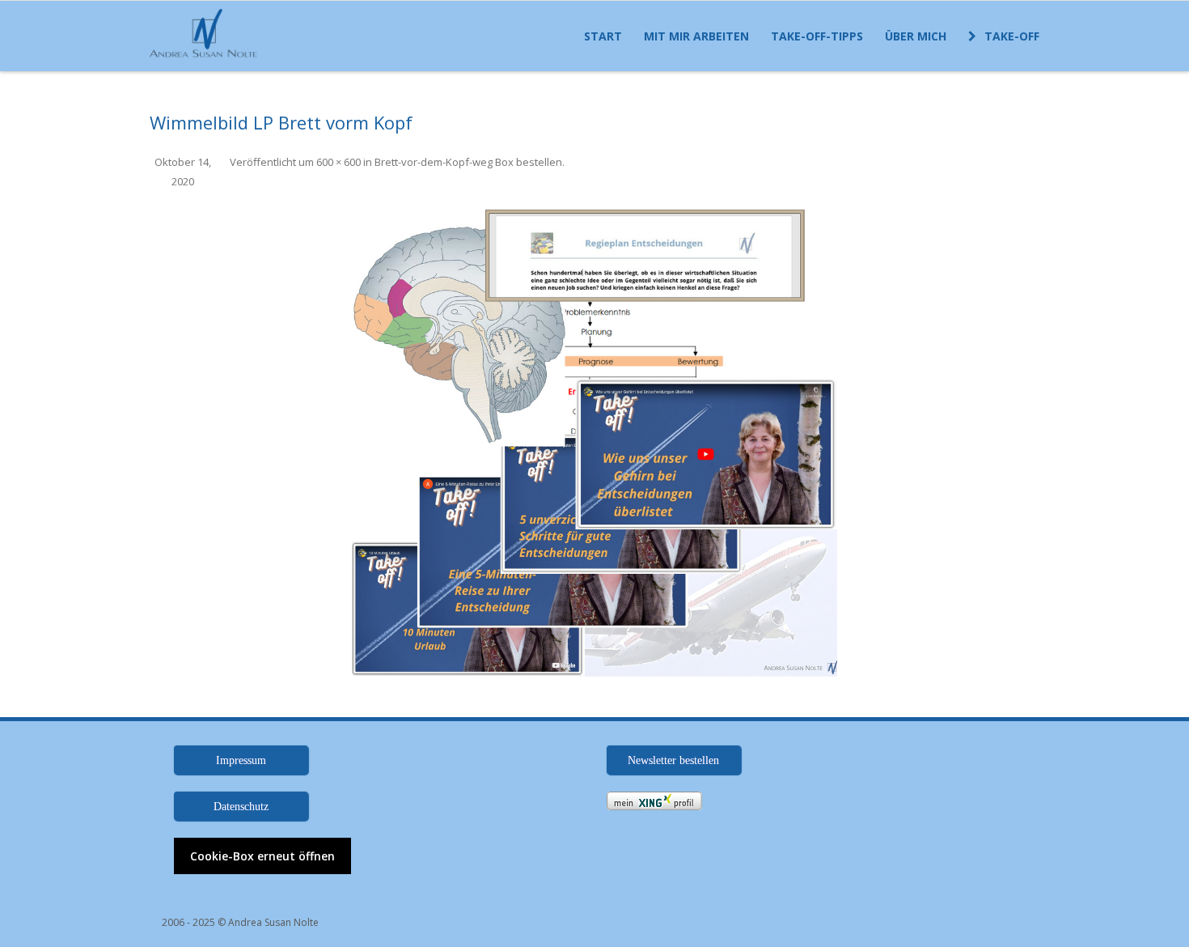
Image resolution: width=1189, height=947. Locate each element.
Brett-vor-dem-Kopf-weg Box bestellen (468, 162)
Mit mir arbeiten (696, 36)
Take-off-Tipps (817, 36)
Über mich (915, 36)
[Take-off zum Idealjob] (207, 34)
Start (603, 36)
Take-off (1011, 36)
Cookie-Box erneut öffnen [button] (262, 856)
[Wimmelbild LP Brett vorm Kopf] (594, 434)
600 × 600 (338, 162)
